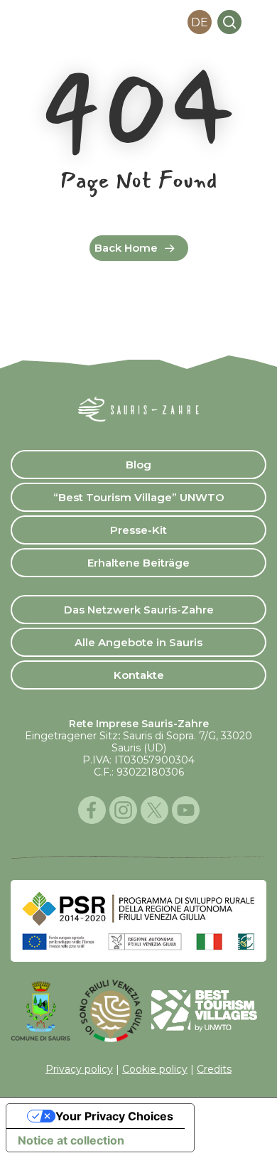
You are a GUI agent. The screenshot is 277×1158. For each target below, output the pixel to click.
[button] (258, 22)
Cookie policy (155, 1069)
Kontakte (139, 675)
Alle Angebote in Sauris (138, 642)
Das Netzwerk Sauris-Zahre (139, 609)
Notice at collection (71, 1140)
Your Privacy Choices (114, 1116)
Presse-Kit (138, 530)
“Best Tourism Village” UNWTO (138, 497)
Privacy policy (79, 1069)
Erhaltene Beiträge (138, 562)
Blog (138, 464)
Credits (214, 1069)
